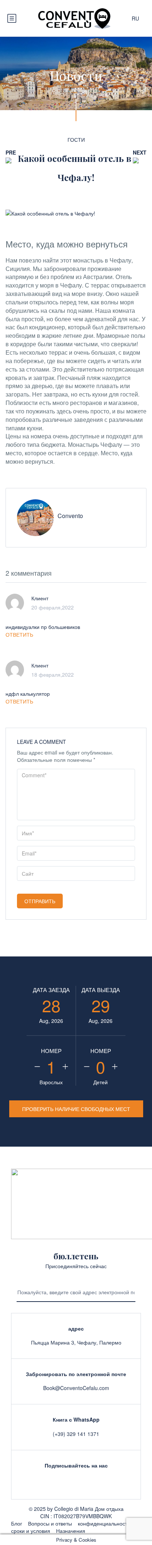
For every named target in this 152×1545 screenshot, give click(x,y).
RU (136, 18)
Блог (16, 1523)
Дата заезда (51, 990)
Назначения (70, 1530)
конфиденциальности (104, 1523)
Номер (51, 1050)
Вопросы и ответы (50, 1523)
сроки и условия (30, 1530)
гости (76, 139)
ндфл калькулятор (28, 693)
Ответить (19, 634)
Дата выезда (101, 990)
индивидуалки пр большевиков (43, 626)
